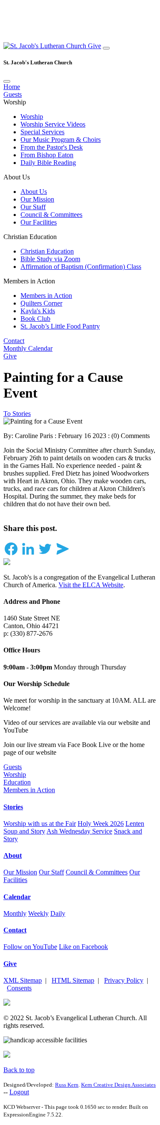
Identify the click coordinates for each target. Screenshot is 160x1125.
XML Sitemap (22, 980)
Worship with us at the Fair (39, 823)
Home (11, 86)
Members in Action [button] (29, 281)
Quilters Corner (41, 303)
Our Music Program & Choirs (60, 139)
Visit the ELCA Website (90, 584)
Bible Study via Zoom (50, 258)
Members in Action (46, 295)
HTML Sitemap (73, 980)
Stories (13, 807)
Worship (31, 116)
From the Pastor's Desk (51, 147)
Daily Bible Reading (48, 162)
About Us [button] (16, 177)
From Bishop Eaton (46, 155)
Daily (57, 913)
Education (17, 782)
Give (94, 45)
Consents (19, 988)
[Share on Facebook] (11, 554)
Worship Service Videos (52, 124)
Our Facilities (38, 222)
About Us (33, 191)
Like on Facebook (83, 946)
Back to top (19, 1069)
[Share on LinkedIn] (28, 554)
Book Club (35, 318)
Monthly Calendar (27, 348)
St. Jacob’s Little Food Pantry (60, 326)
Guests (12, 94)
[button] (45, 45)
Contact (13, 340)
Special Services (42, 132)
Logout (19, 1092)
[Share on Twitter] (45, 554)
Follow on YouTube (30, 946)
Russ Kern (67, 1085)
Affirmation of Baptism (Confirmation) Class (80, 266)
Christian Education (47, 251)
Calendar (17, 896)
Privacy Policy (123, 980)
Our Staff (33, 207)
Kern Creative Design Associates (118, 1085)
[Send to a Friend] (62, 554)
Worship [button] (14, 102)
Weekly (38, 913)
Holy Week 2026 (101, 823)
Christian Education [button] (30, 236)
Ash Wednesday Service (79, 831)
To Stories (17, 413)
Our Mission (37, 199)
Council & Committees (51, 214)
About (12, 855)
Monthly (14, 913)
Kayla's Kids (37, 310)
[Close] (6, 81)
